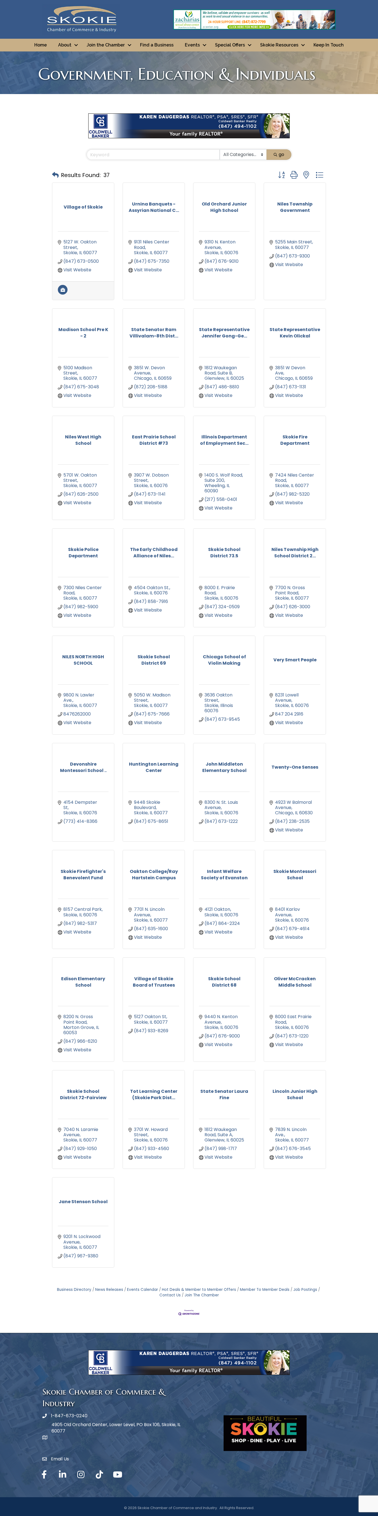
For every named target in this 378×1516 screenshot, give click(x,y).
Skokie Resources (279, 45)
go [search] (281, 154)
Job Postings (305, 1289)
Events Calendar (142, 1289)
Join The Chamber (202, 1295)
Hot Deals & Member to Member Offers (199, 1289)
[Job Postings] (63, 293)
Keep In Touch (329, 45)
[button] (55, 175)
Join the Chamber (106, 45)
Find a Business (157, 45)
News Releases (109, 1289)
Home (40, 45)
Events (192, 45)
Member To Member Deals (264, 1289)
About (64, 45)
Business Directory (74, 1289)
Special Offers (230, 45)
